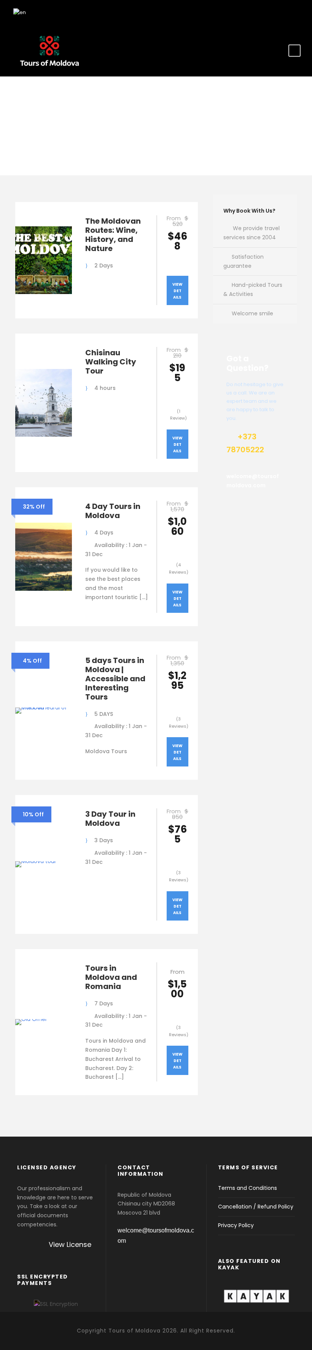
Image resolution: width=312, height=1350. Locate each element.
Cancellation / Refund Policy (255, 1206)
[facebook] (283, 11)
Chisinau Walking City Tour (110, 361)
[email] (270, 11)
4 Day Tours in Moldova (112, 511)
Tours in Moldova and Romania (111, 977)
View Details (177, 290)
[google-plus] (297, 11)
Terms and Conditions (247, 1188)
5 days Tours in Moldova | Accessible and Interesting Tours (115, 678)
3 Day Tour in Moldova (110, 818)
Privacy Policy (236, 1225)
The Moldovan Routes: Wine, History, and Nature (113, 235)
